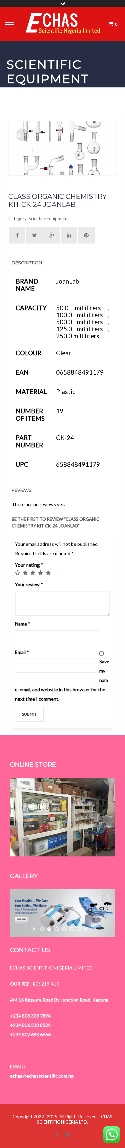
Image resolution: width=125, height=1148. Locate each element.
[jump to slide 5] (71, 929)
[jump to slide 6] (79, 929)
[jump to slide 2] (49, 929)
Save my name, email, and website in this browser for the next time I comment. (62, 680)
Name (22, 624)
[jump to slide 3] (57, 929)
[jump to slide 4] (64, 929)
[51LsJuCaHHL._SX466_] (22, 134)
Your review (29, 584)
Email (22, 652)
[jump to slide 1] (42, 929)
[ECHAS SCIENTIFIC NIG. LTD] (63, 24)
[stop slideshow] (85, 929)
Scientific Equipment (48, 218)
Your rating (29, 565)
